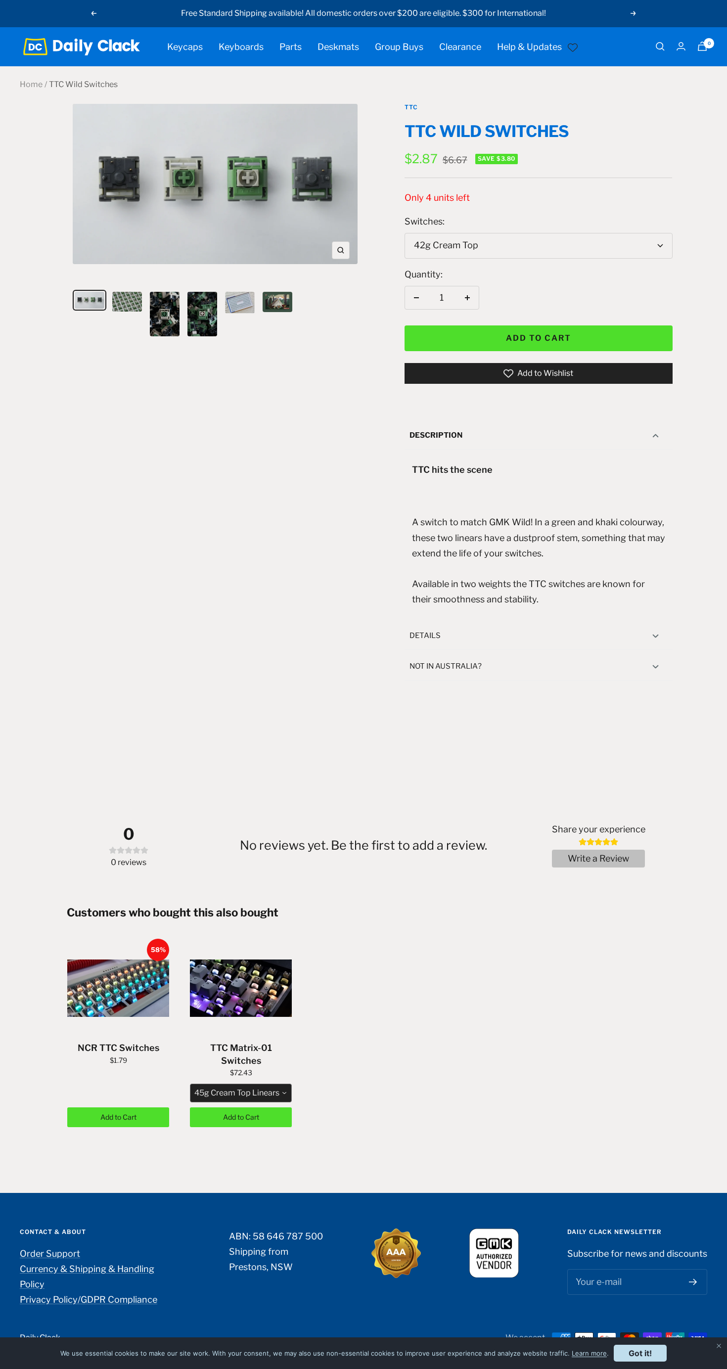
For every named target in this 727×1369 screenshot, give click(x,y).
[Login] (681, 46)
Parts (290, 46)
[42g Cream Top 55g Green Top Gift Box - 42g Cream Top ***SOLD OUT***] (215, 193)
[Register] (693, 1281)
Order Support (50, 1253)
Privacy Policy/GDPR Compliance (88, 1299)
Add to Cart (118, 1117)
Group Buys (399, 46)
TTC (411, 107)
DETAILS (425, 635)
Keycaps (185, 46)
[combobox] (241, 1093)
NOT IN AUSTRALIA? (445, 666)
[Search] (660, 46)
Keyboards (241, 46)
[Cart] (702, 46)
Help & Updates (529, 46)
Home (31, 84)
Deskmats (338, 46)
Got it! (640, 1353)
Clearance (460, 46)
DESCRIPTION (435, 435)
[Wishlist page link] (573, 46)
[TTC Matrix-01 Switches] (241, 988)
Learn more (589, 1353)
